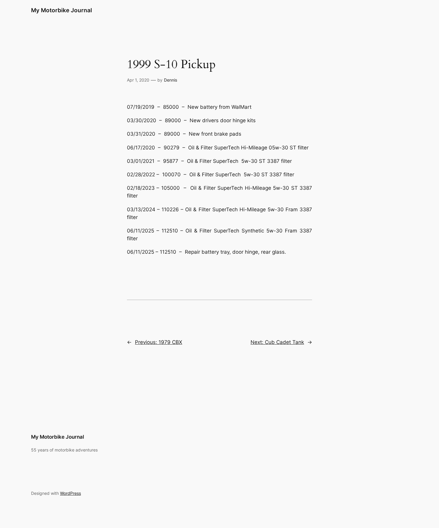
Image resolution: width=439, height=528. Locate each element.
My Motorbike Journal (61, 10)
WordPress (70, 493)
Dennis (170, 79)
